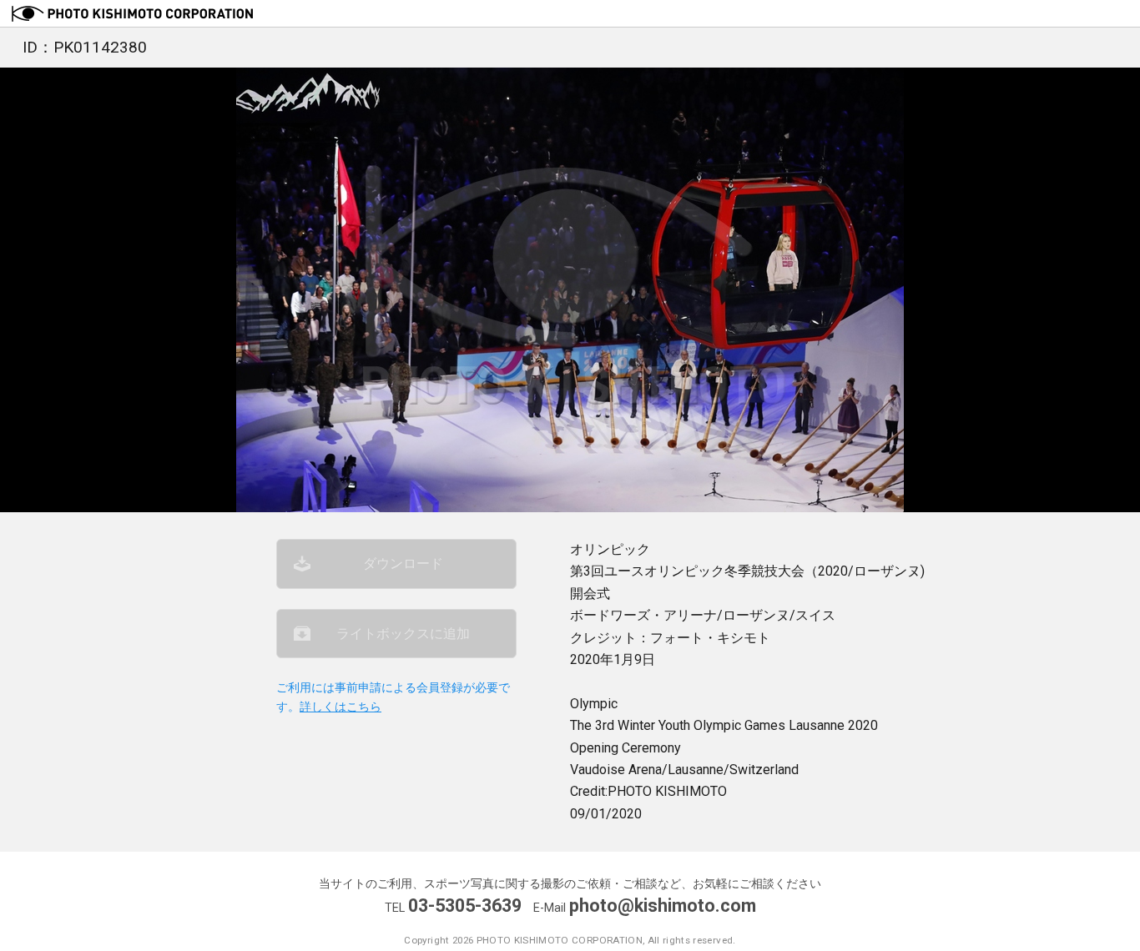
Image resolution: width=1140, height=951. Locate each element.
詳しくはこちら (340, 707)
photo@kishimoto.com (662, 905)
